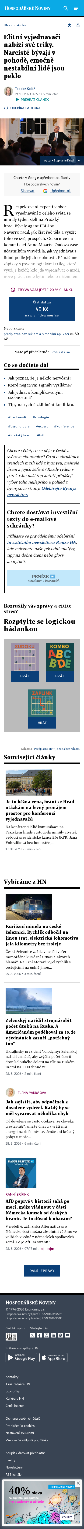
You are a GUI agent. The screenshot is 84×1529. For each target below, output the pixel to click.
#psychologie (18, 426)
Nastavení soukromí (20, 1433)
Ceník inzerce (15, 1406)
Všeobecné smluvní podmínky (27, 1440)
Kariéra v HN (15, 1398)
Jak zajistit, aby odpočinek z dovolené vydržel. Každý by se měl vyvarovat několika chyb (38, 1108)
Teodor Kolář (25, 89)
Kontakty (12, 1377)
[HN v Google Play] (21, 1357)
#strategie (41, 417)
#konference (64, 426)
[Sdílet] (69, 25)
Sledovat (28, 191)
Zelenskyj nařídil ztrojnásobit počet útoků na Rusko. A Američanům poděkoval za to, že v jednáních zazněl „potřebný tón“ (41, 1032)
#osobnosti (17, 417)
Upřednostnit (60, 191)
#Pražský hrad (19, 435)
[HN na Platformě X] (32, 1335)
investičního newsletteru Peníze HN (41, 542)
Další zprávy (41, 1271)
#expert (42, 426)
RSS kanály (13, 1474)
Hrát (24, 676)
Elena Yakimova (32, 1093)
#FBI (40, 435)
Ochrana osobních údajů (23, 1418)
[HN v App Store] (53, 1357)
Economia (13, 1391)
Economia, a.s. (35, 1309)
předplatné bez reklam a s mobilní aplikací (36, 334)
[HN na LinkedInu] (53, 1335)
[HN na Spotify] (60, 1335)
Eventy (10, 1460)
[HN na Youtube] (67, 1335)
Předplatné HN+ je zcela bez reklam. (57, 748)
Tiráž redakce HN (18, 1384)
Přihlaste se (61, 352)
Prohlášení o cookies (20, 1426)
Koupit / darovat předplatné (26, 1453)
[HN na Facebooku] (39, 1335)
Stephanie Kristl (64, 160)
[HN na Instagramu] (46, 1335)
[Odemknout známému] (78, 25)
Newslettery (14, 1467)
